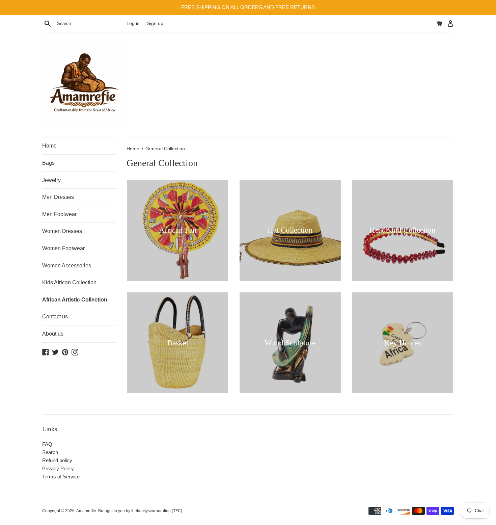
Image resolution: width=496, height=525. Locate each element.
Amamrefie (86, 510)
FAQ (47, 444)
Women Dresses (62, 231)
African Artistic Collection (74, 300)
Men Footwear (59, 214)
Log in (133, 23)
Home (49, 146)
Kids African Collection (69, 282)
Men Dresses (58, 197)
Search (50, 452)
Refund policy (57, 460)
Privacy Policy (58, 468)
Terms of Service (61, 476)
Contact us (55, 316)
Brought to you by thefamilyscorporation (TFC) (140, 510)
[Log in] (450, 23)
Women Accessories (66, 265)
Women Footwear (63, 248)
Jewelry (51, 180)
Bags (48, 163)
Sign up (155, 23)
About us (52, 334)
